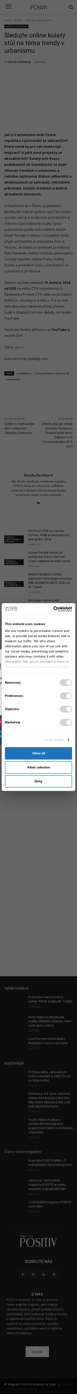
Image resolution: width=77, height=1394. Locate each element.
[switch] (66, 695)
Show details (54, 740)
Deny (38, 781)
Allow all (38, 753)
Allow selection (38, 767)
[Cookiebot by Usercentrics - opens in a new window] (54, 609)
